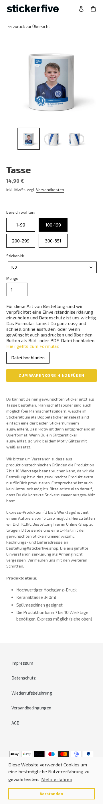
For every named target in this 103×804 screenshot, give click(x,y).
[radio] (20, 225)
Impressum (22, 663)
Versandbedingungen (31, 707)
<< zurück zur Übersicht (29, 26)
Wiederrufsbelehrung (31, 692)
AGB (15, 722)
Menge (12, 278)
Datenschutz (23, 677)
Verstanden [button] (51, 793)
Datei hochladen (28, 357)
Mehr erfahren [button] (56, 779)
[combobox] (52, 267)
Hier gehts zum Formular (32, 346)
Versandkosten (50, 189)
